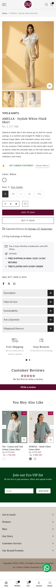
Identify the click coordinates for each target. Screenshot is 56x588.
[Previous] (4, 56)
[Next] (52, 56)
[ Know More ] (42, 165)
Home (4, 13)
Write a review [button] (28, 387)
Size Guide (17, 187)
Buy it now (28, 220)
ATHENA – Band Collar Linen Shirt (40, 448)
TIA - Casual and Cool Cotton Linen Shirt (12, 448)
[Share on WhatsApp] (14, 283)
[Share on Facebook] (3, 283)
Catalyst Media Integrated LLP (29, 567)
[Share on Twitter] (9, 283)
